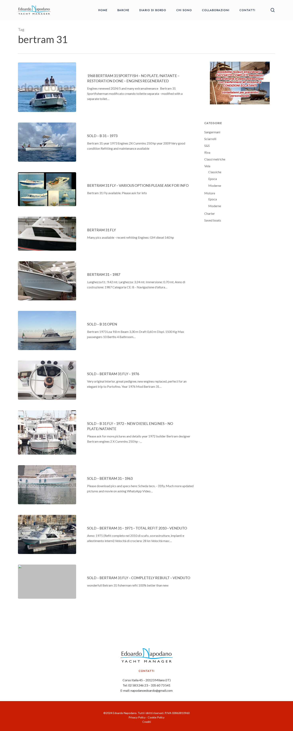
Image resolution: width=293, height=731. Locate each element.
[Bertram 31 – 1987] (47, 280)
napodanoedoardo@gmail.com (152, 690)
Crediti (146, 721)
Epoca (212, 179)
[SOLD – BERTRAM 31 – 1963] (47, 484)
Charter (209, 213)
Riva (207, 152)
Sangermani (212, 132)
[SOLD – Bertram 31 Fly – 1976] (47, 380)
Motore (209, 193)
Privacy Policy (137, 717)
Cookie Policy (156, 717)
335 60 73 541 (160, 685)
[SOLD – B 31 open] (47, 330)
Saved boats (212, 220)
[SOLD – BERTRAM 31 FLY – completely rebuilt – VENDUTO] (47, 581)
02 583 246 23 (138, 685)
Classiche (214, 172)
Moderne (214, 185)
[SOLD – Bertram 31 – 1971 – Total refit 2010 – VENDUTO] (47, 534)
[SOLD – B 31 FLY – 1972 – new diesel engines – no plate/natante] (47, 432)
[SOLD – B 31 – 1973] (47, 142)
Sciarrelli (210, 139)
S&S (207, 145)
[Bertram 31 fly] (47, 234)
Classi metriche (214, 159)
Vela (207, 166)
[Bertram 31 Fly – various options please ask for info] (47, 189)
